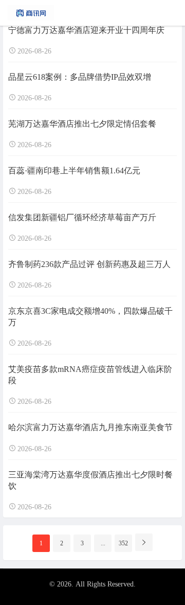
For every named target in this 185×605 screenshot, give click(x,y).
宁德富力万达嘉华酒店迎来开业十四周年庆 (86, 30)
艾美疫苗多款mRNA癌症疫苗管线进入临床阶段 (90, 375)
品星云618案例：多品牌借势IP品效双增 (79, 77)
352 (123, 543)
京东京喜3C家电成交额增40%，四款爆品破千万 (90, 317)
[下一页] (144, 542)
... (103, 543)
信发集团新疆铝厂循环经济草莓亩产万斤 (82, 217)
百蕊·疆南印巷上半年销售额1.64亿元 (74, 170)
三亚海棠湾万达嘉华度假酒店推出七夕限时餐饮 (90, 480)
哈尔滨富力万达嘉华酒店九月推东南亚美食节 (90, 427)
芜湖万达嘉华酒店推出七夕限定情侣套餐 (82, 123)
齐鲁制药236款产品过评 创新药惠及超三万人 (89, 264)
